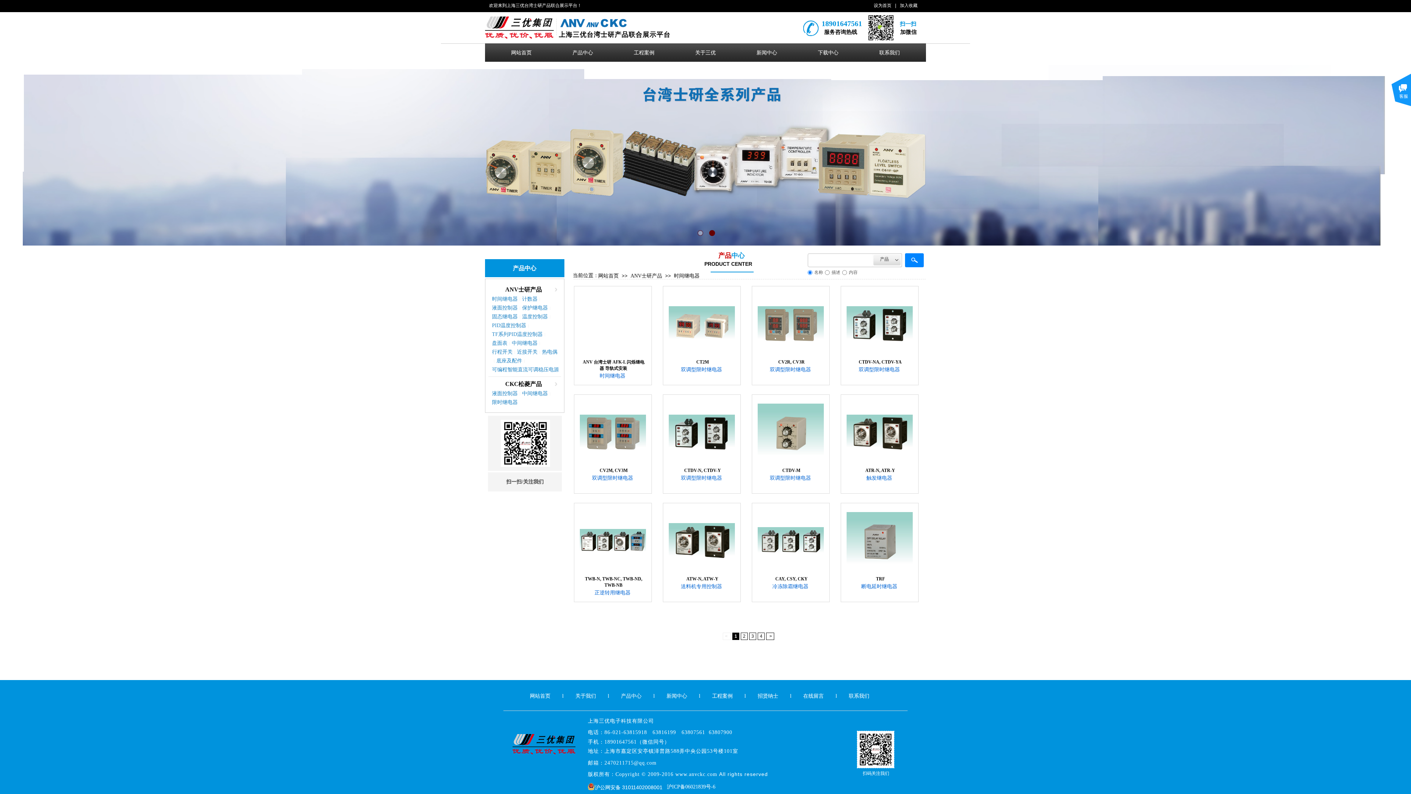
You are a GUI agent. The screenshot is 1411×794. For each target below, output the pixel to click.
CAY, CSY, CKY (791, 579)
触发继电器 (879, 478)
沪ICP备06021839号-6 (691, 787)
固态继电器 (505, 316)
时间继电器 (687, 276)
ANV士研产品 (646, 276)
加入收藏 (909, 5)
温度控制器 (535, 316)
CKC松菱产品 (523, 384)
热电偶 (549, 352)
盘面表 (499, 343)
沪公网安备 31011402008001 (629, 787)
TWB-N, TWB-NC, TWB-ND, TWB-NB (613, 582)
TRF (880, 579)
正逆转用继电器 (613, 593)
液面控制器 (505, 308)
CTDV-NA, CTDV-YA (880, 362)
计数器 (530, 299)
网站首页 (608, 276)
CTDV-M (791, 470)
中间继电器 (525, 343)
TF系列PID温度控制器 (517, 334)
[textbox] (840, 260)
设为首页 (882, 5)
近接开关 (527, 352)
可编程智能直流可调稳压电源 (525, 369)
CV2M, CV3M (614, 470)
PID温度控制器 (509, 325)
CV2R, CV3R (791, 362)
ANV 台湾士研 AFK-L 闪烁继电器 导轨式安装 (614, 365)
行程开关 (502, 352)
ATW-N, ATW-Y (702, 579)
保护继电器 (535, 308)
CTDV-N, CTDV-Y (702, 470)
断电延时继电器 (879, 586)
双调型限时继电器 (701, 369)
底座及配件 (509, 361)
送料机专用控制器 (701, 586)
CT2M (702, 362)
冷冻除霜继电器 (790, 586)
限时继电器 (505, 402)
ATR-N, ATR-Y (880, 470)
